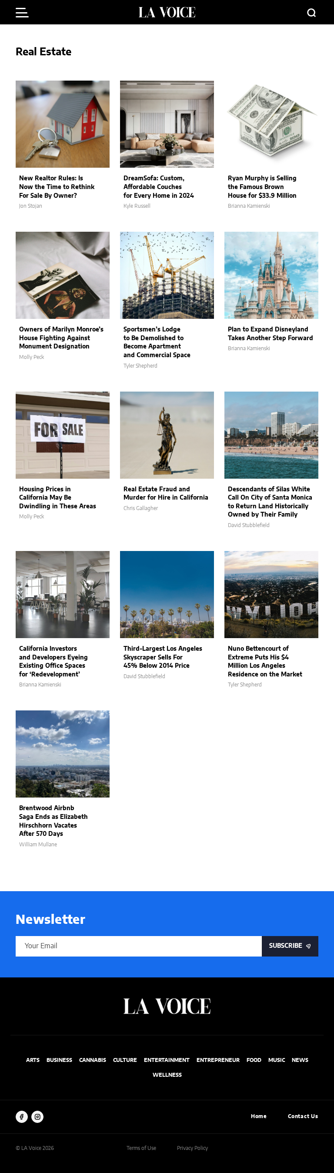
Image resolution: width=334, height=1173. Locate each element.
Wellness (167, 1075)
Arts (33, 1060)
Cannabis (92, 1060)
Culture (125, 1060)
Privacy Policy (192, 1148)
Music (276, 1060)
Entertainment (167, 1060)
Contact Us (303, 1116)
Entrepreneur (218, 1060)
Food (254, 1060)
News (300, 1060)
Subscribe (285, 946)
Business (59, 1060)
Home (259, 1116)
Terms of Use (141, 1148)
